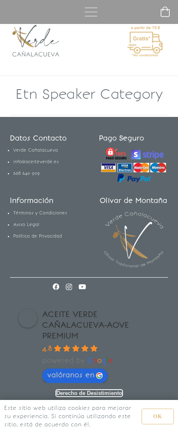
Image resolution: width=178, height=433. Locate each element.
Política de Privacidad (37, 236)
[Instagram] (69, 287)
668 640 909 (26, 173)
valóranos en (70, 374)
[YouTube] (82, 286)
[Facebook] (56, 286)
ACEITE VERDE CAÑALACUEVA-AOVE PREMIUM (85, 324)
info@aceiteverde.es (36, 161)
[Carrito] (165, 12)
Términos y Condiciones (40, 213)
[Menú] (91, 12)
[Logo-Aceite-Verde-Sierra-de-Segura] (36, 41)
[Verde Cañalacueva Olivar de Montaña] (133, 240)
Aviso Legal (26, 224)
